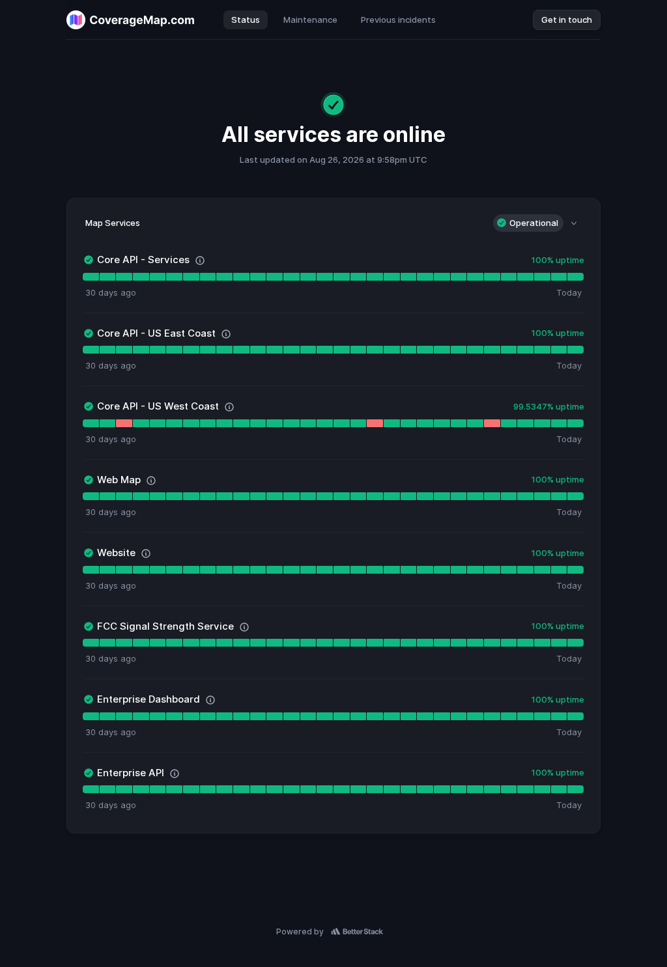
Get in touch (566, 19)
